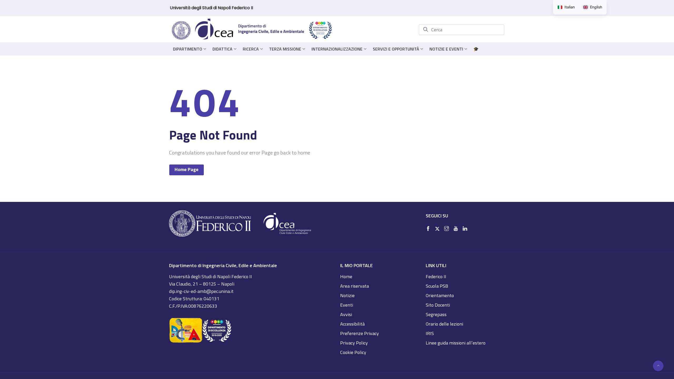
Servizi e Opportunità (396, 49)
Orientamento (440, 295)
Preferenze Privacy (359, 333)
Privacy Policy (354, 342)
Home (346, 276)
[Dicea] (252, 29)
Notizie (347, 295)
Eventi (346, 304)
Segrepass (436, 314)
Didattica (222, 49)
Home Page (187, 169)
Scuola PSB (437, 286)
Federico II (436, 276)
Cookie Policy (353, 352)
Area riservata (354, 286)
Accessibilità (352, 323)
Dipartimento (187, 49)
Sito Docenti (438, 304)
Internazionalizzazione (337, 49)
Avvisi (346, 314)
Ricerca (251, 49)
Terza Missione (285, 49)
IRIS (430, 333)
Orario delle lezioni (444, 323)
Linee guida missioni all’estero (455, 342)
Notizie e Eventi (446, 49)
